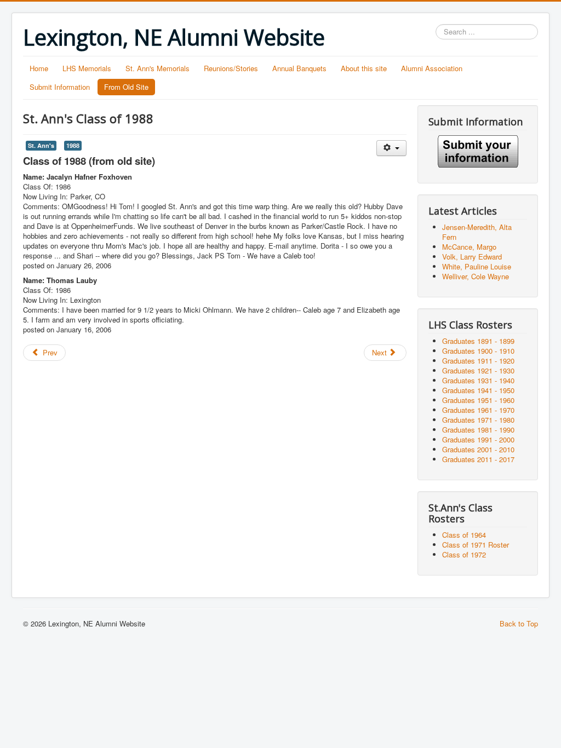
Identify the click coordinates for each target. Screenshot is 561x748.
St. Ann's (41, 145)
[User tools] (391, 148)
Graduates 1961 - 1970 (478, 410)
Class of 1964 (464, 535)
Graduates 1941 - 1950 (478, 390)
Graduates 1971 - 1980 (478, 420)
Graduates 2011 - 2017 (478, 459)
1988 (72, 145)
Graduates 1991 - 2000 (478, 439)
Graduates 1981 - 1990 (478, 429)
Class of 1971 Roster (475, 544)
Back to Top (519, 623)
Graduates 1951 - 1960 (478, 400)
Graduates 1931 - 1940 (478, 380)
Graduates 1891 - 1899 (478, 341)
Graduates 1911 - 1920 (478, 360)
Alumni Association (431, 68)
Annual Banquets (299, 68)
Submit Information (60, 87)
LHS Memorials (86, 68)
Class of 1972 (464, 554)
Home (39, 68)
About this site (364, 68)
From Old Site (126, 87)
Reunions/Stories (231, 68)
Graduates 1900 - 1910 (478, 351)
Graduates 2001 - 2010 (478, 449)
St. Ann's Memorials (157, 68)
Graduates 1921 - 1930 (478, 370)
